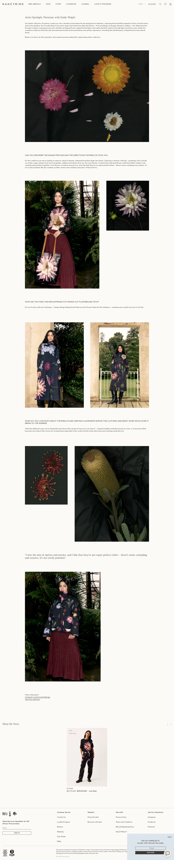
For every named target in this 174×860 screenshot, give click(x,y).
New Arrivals (34, 4)
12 (75, 794)
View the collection (32, 699)
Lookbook (71, 4)
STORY (58, 4)
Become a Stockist (95, 822)
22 (90, 794)
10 (72, 794)
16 (80, 794)
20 (87, 794)
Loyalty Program (63, 822)
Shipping (60, 832)
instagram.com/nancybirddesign (37, 697)
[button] (167, 853)
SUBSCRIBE (150, 853)
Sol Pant (70, 788)
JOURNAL (85, 4)
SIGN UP (17, 833)
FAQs (59, 841)
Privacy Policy (121, 817)
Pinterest (151, 827)
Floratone (45, 23)
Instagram (152, 817)
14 (78, 794)
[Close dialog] (169, 836)
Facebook (151, 822)
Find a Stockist (93, 817)
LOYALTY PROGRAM (102, 4)
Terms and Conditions (124, 822)
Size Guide (61, 836)
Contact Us (61, 817)
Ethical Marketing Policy (125, 827)
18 (83, 794)
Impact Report (121, 832)
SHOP (48, 4)
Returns (60, 827)
